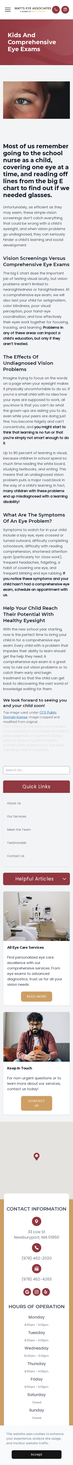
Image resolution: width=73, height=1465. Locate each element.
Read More (36, 996)
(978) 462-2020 (37, 1258)
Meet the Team (19, 829)
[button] (8, 10)
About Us (14, 803)
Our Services (16, 816)
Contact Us (15, 856)
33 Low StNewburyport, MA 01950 (36, 1234)
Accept (36, 1454)
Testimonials (16, 843)
